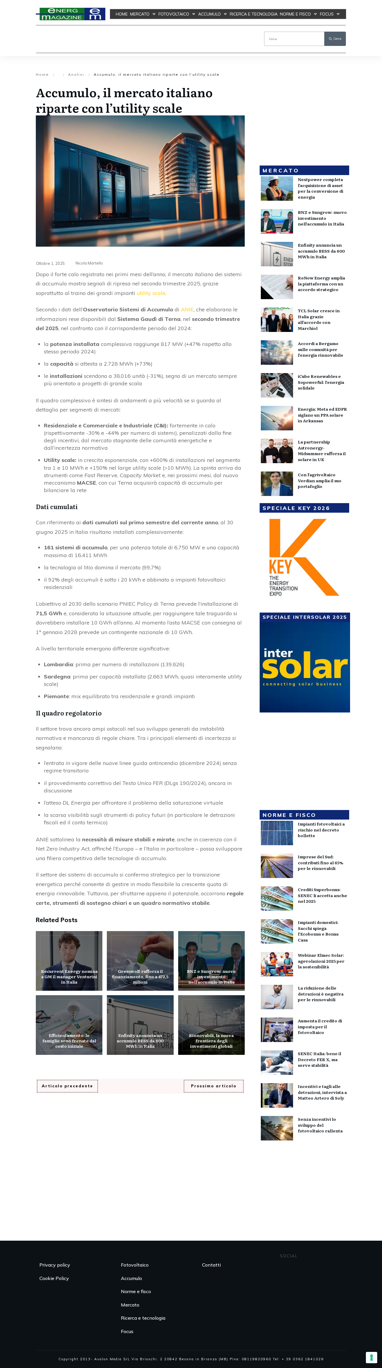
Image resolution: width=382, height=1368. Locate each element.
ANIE (187, 309)
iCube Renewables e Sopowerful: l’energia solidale (321, 382)
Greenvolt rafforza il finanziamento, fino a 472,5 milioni (140, 961)
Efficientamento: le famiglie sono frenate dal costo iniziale (69, 1025)
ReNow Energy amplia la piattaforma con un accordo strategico (321, 283)
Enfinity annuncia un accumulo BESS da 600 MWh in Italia (140, 1025)
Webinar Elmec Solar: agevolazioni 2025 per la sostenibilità (321, 961)
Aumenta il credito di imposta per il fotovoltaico (320, 1026)
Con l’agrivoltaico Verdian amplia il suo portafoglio (319, 480)
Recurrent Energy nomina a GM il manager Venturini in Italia (69, 961)
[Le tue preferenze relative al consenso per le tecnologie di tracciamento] (371, 1357)
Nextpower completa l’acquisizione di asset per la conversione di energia (320, 188)
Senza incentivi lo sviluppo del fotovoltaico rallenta (320, 1125)
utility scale (151, 293)
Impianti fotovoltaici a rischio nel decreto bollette (321, 829)
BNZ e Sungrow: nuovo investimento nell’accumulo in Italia (211, 961)
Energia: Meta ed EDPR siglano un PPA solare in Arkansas (322, 414)
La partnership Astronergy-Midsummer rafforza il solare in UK (322, 450)
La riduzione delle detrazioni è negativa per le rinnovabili (321, 993)
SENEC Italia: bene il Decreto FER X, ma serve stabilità (319, 1059)
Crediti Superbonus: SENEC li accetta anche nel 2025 (322, 895)
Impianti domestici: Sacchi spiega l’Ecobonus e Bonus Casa (318, 931)
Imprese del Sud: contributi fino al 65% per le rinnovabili (320, 862)
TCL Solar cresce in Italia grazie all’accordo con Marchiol (319, 319)
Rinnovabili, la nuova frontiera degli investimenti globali (211, 1025)
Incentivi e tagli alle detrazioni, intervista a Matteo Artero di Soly (322, 1092)
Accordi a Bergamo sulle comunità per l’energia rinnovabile (320, 349)
